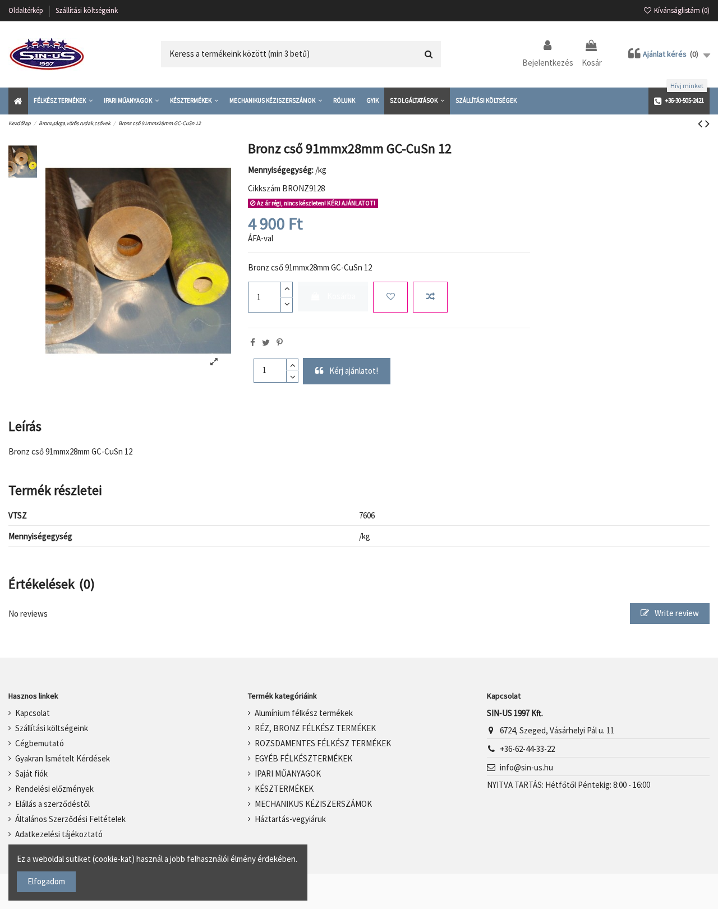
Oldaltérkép (26, 10)
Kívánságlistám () (681, 10)
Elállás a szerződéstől (52, 803)
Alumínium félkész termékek (304, 713)
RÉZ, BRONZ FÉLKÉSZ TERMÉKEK (315, 728)
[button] (63, 101)
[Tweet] (266, 342)
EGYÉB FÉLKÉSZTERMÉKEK (303, 758)
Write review (676, 613)
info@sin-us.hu (526, 767)
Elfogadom (46, 881)
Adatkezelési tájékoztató (59, 834)
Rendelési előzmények (54, 788)
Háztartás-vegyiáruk (290, 819)
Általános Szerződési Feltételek (70, 819)
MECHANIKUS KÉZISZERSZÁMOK (313, 803)
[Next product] (707, 123)
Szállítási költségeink (87, 10)
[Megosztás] (252, 342)
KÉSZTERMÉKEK (284, 788)
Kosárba (341, 296)
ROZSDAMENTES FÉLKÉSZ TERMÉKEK (323, 743)
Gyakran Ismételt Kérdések (62, 758)
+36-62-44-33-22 (527, 748)
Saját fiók (31, 773)
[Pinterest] (280, 342)
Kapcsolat (32, 713)
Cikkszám (264, 188)
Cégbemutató (39, 743)
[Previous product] (701, 123)
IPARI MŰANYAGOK (288, 773)
